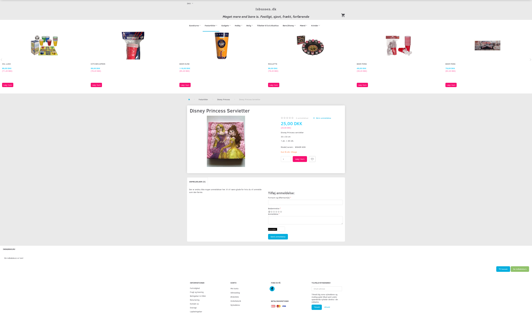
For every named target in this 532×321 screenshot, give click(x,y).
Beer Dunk (184, 64)
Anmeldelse (273, 214)
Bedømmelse (273, 208)
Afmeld (327, 307)
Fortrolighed (195, 288)
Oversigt (193, 307)
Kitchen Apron (98, 64)
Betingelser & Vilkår (198, 296)
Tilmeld (317, 307)
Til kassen (503, 269)
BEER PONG (362, 64)
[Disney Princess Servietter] (226, 141)
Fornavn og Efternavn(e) (279, 197)
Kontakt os (194, 304)
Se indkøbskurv (520, 269)
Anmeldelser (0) (197, 181)
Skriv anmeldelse (323, 118)
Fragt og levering (197, 292)
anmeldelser (302, 118)
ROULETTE (272, 64)
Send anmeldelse (278, 236)
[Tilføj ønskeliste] (312, 159)
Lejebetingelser (196, 311)
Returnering (194, 300)
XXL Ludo (6, 64)
